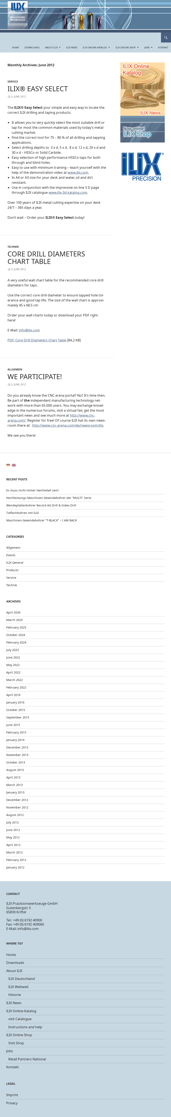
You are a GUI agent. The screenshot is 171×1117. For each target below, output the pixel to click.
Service (13, 81)
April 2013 (13, 777)
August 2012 (15, 815)
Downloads (32, 47)
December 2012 (17, 800)
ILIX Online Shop (126, 47)
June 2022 (13, 657)
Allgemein (15, 369)
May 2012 (13, 837)
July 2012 (12, 822)
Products (12, 570)
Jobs (147, 47)
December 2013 (17, 747)
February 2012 (16, 860)
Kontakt (163, 47)
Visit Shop (16, 1043)
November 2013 (17, 755)
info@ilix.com (29, 330)
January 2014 (15, 740)
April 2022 (13, 672)
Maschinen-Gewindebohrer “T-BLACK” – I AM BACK (41, 520)
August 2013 (15, 770)
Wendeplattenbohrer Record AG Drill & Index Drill (41, 505)
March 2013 (14, 785)
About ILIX (51, 47)
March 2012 (14, 852)
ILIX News (71, 47)
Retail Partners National (27, 1059)
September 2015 (17, 717)
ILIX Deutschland (21, 978)
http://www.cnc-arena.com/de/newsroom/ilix (67, 425)
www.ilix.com (78, 172)
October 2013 (15, 762)
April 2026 (13, 612)
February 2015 (16, 732)
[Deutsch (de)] (8, 465)
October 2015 (15, 710)
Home (15, 47)
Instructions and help (25, 1027)
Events (10, 555)
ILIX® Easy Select (38, 88)
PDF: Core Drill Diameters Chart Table (37, 340)
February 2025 (16, 627)
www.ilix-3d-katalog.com (68, 192)
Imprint (12, 1095)
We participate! (35, 376)
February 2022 (16, 687)
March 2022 (14, 680)
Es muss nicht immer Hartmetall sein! (32, 490)
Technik (13, 247)
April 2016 (13, 695)
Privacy (12, 1103)
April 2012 (13, 845)
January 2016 (15, 702)
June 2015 (13, 725)
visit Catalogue (19, 1019)
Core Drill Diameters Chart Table (46, 257)
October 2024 (15, 635)
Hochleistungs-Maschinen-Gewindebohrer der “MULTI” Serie (48, 498)
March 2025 (14, 620)
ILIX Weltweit (18, 987)
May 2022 (13, 665)
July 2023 (12, 650)
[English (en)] (14, 465)
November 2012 (17, 807)
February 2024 (16, 642)
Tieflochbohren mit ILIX (22, 513)
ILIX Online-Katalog (95, 47)
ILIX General (14, 563)
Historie (14, 994)
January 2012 (15, 867)
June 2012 (13, 830)
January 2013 (15, 792)
